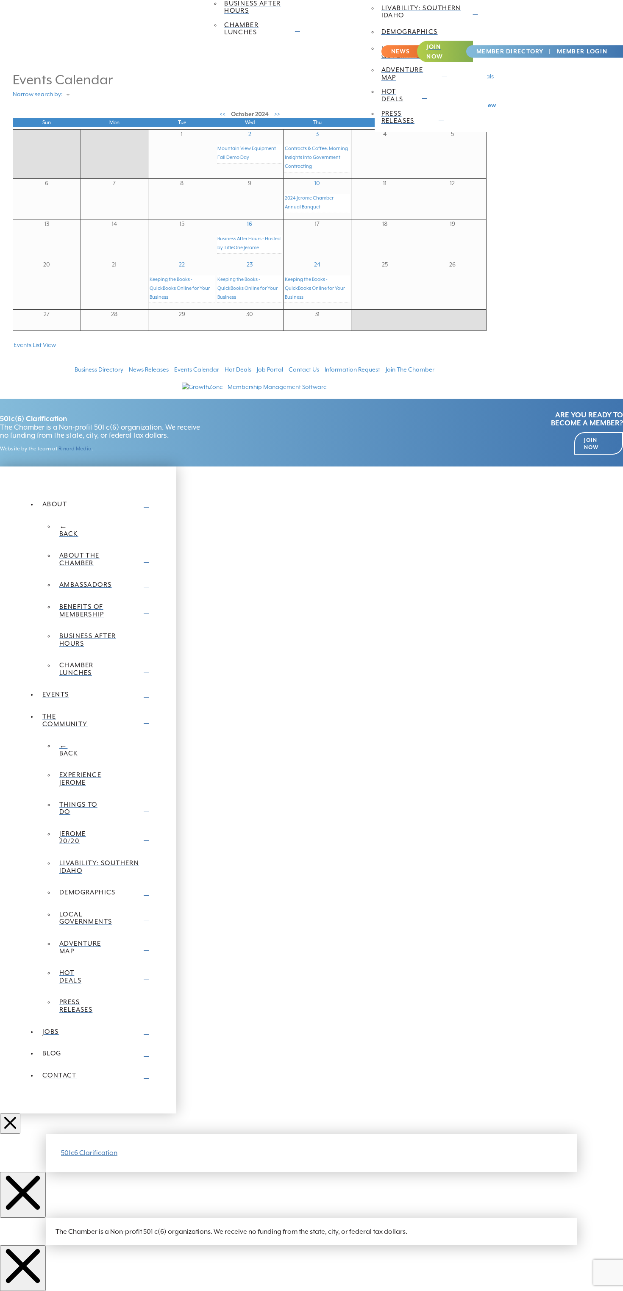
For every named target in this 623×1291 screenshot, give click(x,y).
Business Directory (99, 369)
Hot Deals (238, 369)
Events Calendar (196, 369)
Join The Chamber (410, 369)
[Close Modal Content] (23, 1195)
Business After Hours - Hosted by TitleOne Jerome (249, 243)
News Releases (149, 369)
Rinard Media (75, 449)
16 (249, 223)
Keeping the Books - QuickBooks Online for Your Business (180, 288)
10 (317, 183)
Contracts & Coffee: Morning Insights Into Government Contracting (316, 157)
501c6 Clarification (89, 1153)
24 (317, 264)
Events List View (35, 344)
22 (182, 264)
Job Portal (270, 369)
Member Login (582, 51)
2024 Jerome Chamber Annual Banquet (309, 202)
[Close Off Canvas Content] (10, 1123)
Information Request (352, 369)
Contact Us (304, 369)
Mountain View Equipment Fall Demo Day (246, 153)
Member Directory (509, 51)
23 (250, 264)
